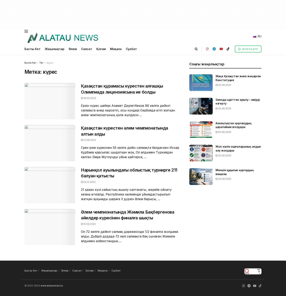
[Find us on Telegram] (214, 49)
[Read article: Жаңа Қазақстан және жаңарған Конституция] (201, 82)
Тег (41, 62)
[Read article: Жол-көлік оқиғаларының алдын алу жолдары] (201, 153)
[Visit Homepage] (62, 38)
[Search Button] (196, 49)
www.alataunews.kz (51, 285)
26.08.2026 (224, 84)
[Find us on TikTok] (228, 49)
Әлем (73, 49)
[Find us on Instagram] (207, 49)
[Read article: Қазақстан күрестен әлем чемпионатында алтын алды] (50, 143)
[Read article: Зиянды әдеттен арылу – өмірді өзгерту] (201, 106)
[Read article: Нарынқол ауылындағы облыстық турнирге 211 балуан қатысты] (50, 185)
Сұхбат (131, 49)
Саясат (86, 49)
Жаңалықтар (54, 49)
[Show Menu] (26, 31)
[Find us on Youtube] (221, 49)
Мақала (116, 49)
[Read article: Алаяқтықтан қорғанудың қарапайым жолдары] (201, 129)
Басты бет (32, 49)
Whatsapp (249, 49)
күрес (50, 62)
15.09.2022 (89, 223)
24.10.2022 (89, 181)
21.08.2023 (89, 139)
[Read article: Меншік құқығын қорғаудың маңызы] (201, 176)
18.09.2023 (89, 98)
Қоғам (101, 49)
